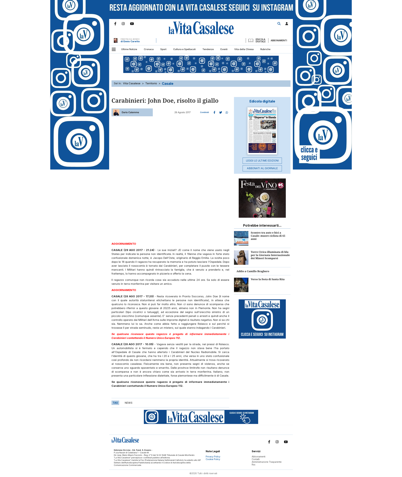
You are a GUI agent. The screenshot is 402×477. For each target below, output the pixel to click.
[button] (286, 24)
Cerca (279, 23)
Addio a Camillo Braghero (252, 271)
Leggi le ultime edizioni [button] (262, 160)
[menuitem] (129, 49)
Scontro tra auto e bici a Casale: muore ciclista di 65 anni (268, 236)
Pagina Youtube (132, 23)
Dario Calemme (130, 112)
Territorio (151, 83)
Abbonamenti (279, 40)
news (128, 402)
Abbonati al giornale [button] (262, 168)
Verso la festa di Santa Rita (268, 279)
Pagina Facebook (115, 23)
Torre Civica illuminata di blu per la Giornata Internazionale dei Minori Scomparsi (270, 255)
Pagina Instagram (123, 23)
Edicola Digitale (261, 40)
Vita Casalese (131, 83)
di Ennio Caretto (130, 41)
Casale (167, 83)
